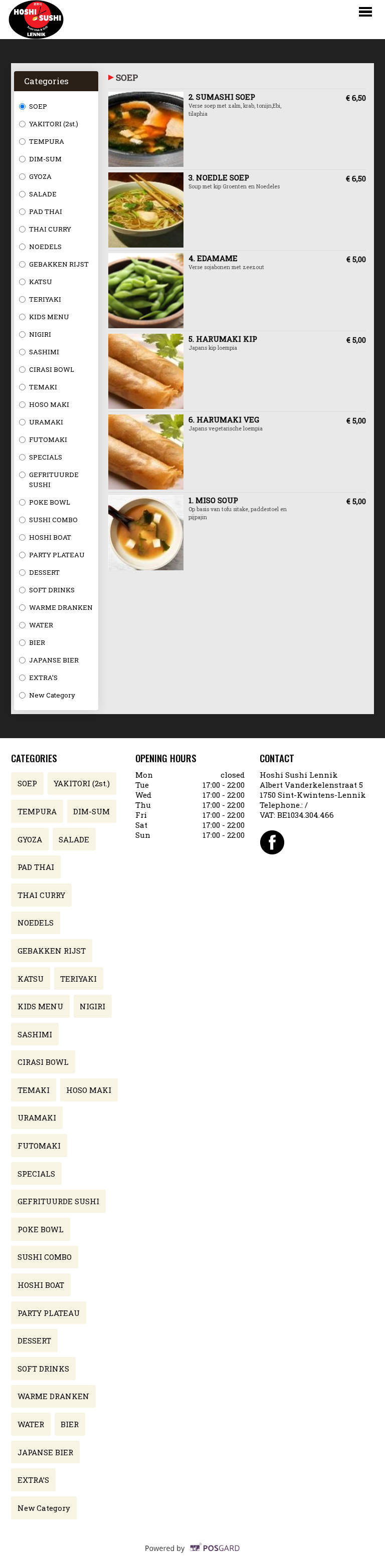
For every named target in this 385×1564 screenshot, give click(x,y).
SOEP (38, 106)
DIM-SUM (45, 158)
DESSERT (44, 572)
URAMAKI (46, 421)
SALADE (43, 193)
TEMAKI (43, 386)
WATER (41, 624)
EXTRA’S (43, 677)
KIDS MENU (49, 316)
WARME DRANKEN (61, 607)
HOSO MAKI (49, 404)
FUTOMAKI (48, 439)
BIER (37, 642)
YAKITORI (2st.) (53, 123)
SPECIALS (45, 457)
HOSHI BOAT (50, 537)
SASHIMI (44, 351)
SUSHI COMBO (53, 519)
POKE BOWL (49, 502)
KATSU (40, 281)
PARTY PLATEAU (57, 554)
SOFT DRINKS (52, 589)
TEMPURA (46, 141)
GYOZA (40, 176)
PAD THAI (45, 211)
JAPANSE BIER (54, 659)
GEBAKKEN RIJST (59, 264)
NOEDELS (45, 246)
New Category (52, 695)
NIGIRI (40, 334)
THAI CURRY (50, 229)
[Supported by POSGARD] (193, 1554)
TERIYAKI (45, 299)
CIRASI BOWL (51, 369)
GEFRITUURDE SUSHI (54, 479)
